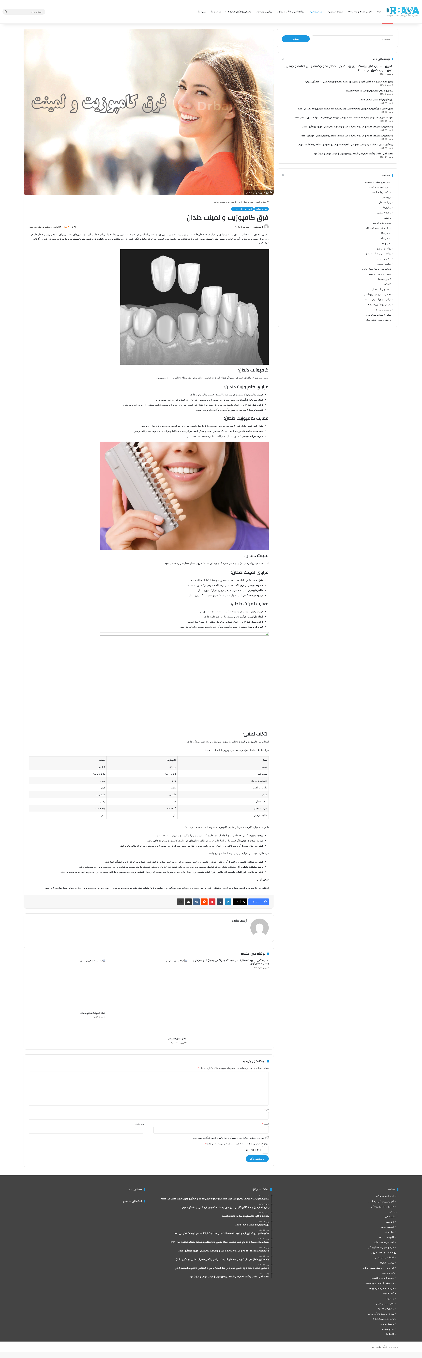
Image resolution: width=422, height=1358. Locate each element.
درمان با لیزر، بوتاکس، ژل (378, 228)
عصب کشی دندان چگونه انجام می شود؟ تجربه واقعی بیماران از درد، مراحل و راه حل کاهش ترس (231, 962)
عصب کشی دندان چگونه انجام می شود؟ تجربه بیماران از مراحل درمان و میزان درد (353, 154)
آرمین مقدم (258, 227)
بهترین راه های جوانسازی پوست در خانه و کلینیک (369, 91)
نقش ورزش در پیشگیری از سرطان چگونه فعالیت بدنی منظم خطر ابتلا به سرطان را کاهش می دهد (345, 109)
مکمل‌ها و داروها (383, 309)
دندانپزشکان (385, 233)
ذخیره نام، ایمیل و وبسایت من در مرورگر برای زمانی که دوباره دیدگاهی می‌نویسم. (229, 1137)
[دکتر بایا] (403, 12)
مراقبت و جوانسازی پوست (378, 299)
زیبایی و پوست (265, 11)
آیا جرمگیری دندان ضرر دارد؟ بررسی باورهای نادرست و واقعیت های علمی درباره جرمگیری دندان (347, 127)
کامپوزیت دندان (384, 279)
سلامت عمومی (336, 11)
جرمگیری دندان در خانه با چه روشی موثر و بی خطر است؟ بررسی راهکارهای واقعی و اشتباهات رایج (346, 144)
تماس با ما (216, 11)
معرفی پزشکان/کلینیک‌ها (239, 11)
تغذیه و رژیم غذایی (382, 223)
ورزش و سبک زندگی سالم (378, 320)
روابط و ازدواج (384, 248)
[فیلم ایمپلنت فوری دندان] (67, 984)
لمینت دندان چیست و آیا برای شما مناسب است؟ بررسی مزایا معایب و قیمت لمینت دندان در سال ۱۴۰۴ (344, 117)
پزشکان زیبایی (384, 212)
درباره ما (202, 11)
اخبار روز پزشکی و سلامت (378, 182)
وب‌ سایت (139, 1123)
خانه (379, 11)
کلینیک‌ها (387, 284)
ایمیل (265, 1123)
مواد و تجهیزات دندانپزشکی (378, 314)
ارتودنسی (386, 197)
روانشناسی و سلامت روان (291, 11)
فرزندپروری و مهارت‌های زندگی (376, 268)
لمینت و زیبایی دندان (242, 209)
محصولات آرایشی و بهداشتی (377, 294)
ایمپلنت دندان (384, 202)
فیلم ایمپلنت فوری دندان (92, 1013)
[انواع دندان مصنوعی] (148, 997)
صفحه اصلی (261, 201)
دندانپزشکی (316, 11)
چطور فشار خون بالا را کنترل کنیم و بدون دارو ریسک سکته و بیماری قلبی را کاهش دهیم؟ (349, 82)
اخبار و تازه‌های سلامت (361, 11)
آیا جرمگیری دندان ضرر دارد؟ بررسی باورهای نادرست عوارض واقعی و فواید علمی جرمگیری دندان (346, 136)
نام (266, 1109)
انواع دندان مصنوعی (177, 1038)
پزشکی (387, 217)
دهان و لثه (386, 243)
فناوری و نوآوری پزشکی (379, 274)
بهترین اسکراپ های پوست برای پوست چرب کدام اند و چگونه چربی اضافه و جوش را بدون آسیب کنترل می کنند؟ (338, 68)
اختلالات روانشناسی (381, 192)
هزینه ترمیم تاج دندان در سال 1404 (376, 100)
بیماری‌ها (387, 207)
